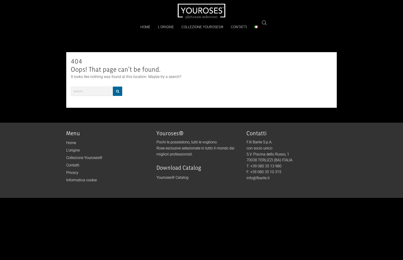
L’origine (73, 150)
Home (71, 143)
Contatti (72, 165)
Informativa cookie (81, 180)
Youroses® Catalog (172, 177)
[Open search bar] (264, 22)
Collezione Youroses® (84, 157)
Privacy (72, 172)
